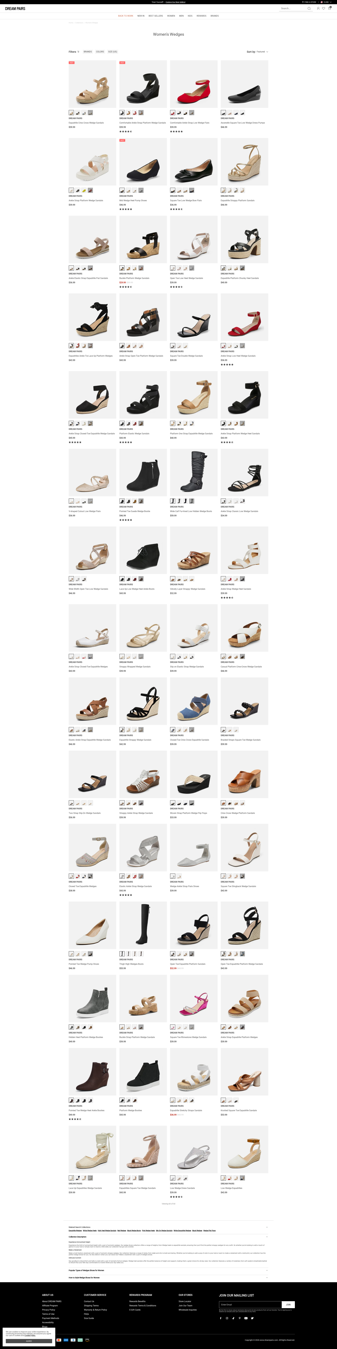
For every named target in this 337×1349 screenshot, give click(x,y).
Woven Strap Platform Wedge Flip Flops (188, 813)
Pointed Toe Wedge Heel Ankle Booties (86, 1110)
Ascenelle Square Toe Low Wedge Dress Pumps (243, 123)
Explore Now (180, 2)
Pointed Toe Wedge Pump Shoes (84, 964)
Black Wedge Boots (134, 1231)
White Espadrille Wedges (182, 1231)
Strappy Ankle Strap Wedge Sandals (136, 813)
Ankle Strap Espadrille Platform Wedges (239, 1037)
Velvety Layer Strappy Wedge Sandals (187, 589)
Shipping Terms (91, 1306)
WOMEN (171, 16)
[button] (326, 2)
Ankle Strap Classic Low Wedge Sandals (239, 511)
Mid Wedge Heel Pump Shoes (133, 200)
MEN (181, 16)
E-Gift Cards (134, 1310)
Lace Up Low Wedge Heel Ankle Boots (136, 589)
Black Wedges (197, 1231)
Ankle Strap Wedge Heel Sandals (236, 589)
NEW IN (140, 16)
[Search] (309, 8)
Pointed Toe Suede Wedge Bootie (134, 511)
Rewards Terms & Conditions (142, 1306)
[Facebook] (220, 1318)
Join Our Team (185, 1306)
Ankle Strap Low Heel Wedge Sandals (238, 356)
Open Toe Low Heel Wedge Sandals (186, 278)
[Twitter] (252, 1318)
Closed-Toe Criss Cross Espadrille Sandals (189, 740)
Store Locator (185, 1301)
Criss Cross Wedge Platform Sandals (238, 813)
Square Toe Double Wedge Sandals (186, 356)
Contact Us (89, 1301)
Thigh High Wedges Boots (131, 964)
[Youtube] (245, 1318)
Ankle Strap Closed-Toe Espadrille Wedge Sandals (92, 433)
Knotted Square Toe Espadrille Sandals (239, 1110)
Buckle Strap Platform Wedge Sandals (137, 1037)
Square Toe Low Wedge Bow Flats (186, 200)
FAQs (86, 1314)
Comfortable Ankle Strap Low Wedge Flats (189, 123)
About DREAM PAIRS (51, 1301)
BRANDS (215, 16)
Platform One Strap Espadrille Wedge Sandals (191, 433)
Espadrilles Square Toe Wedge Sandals (137, 1188)
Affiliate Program (50, 1306)
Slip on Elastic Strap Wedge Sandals (187, 666)
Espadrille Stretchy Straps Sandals (186, 1110)
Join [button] (288, 1304)
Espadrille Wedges (75, 1231)
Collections (79, 23)
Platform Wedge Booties (130, 1110)
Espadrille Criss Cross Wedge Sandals (86, 123)
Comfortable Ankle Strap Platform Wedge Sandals (142, 123)
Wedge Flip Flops (209, 1231)
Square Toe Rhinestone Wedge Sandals (188, 1037)
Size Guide (89, 1318)
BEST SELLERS (156, 16)
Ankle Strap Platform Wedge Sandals (86, 200)
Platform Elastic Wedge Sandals (134, 433)
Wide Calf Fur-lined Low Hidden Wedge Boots (191, 511)
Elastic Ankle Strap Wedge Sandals (135, 886)
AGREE (29, 1341)
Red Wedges (121, 1231)
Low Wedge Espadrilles (231, 1188)
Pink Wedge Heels (148, 1231)
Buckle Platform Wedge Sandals (134, 278)
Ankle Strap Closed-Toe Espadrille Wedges (88, 666)
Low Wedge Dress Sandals (182, 1188)
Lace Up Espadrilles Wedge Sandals (85, 1188)
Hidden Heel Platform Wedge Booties (86, 1037)
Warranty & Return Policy (95, 1310)
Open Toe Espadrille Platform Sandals (187, 964)
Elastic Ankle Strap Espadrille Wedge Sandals (90, 740)
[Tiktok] (233, 1318)
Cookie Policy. (30, 1335)
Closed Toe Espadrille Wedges (82, 886)
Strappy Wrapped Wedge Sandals (134, 666)
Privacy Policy (48, 1310)
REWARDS (201, 16)
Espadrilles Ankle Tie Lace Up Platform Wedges (91, 356)
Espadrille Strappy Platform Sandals (237, 200)
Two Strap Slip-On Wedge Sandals (85, 813)
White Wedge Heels (90, 1231)
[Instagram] (227, 1318)
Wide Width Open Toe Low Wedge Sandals (88, 589)
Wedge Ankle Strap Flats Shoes (184, 886)
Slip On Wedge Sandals (164, 1231)
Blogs (44, 1327)
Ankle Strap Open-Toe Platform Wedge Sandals (141, 356)
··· (90, 112)
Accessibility (48, 1322)
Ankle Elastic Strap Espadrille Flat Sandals (88, 278)
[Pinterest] (239, 1318)
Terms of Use (48, 1314)
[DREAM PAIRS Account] (318, 8)
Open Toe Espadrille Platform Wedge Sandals (242, 964)
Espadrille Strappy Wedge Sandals (135, 740)
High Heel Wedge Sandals (107, 1231)
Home (71, 23)
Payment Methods (50, 1318)
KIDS (190, 16)
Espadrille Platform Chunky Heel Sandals (240, 278)
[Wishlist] (323, 8)
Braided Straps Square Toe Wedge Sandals (241, 740)
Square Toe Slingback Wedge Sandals (238, 886)
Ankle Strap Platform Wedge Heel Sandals (240, 433)
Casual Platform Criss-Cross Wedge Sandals (241, 666)
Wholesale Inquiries (188, 1310)
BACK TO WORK (125, 16)
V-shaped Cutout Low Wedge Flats (85, 511)
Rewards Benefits (137, 1301)
